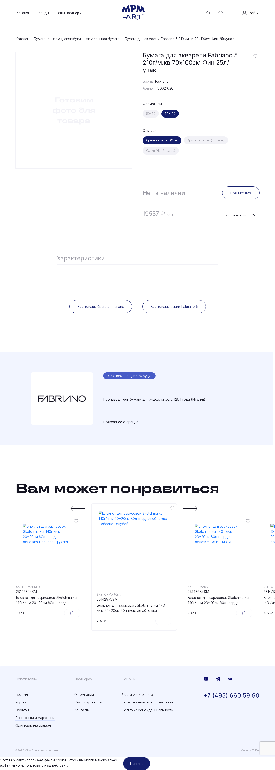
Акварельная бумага (102, 39)
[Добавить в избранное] (255, 56)
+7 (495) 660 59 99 (231, 695)
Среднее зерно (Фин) (162, 140)
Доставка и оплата (137, 694)
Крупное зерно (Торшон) (206, 140)
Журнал (21, 702)
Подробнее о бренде (120, 422)
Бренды (42, 13)
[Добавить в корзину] (72, 613)
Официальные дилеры (33, 725)
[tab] (81, 259)
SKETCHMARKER (28, 587)
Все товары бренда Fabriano (100, 306)
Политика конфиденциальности (147, 710)
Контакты (81, 710)
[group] (74, 110)
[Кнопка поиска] (208, 13)
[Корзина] (232, 13)
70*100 (170, 113)
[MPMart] (133, 13)
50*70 (150, 113)
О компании (84, 694)
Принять (136, 763)
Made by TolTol (250, 750)
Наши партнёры (68, 13)
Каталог (22, 13)
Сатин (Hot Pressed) (160, 150)
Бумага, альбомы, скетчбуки (57, 39)
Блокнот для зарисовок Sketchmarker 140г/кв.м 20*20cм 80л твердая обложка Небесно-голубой (132, 608)
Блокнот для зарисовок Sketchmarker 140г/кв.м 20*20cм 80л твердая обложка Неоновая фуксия (47, 600)
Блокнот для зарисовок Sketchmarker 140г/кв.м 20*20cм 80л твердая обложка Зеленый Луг (218, 600)
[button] (78, 508)
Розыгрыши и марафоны (35, 718)
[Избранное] (220, 13)
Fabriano (162, 81)
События (22, 710)
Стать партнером (88, 702)
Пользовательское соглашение (147, 702)
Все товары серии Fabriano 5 (174, 306)
